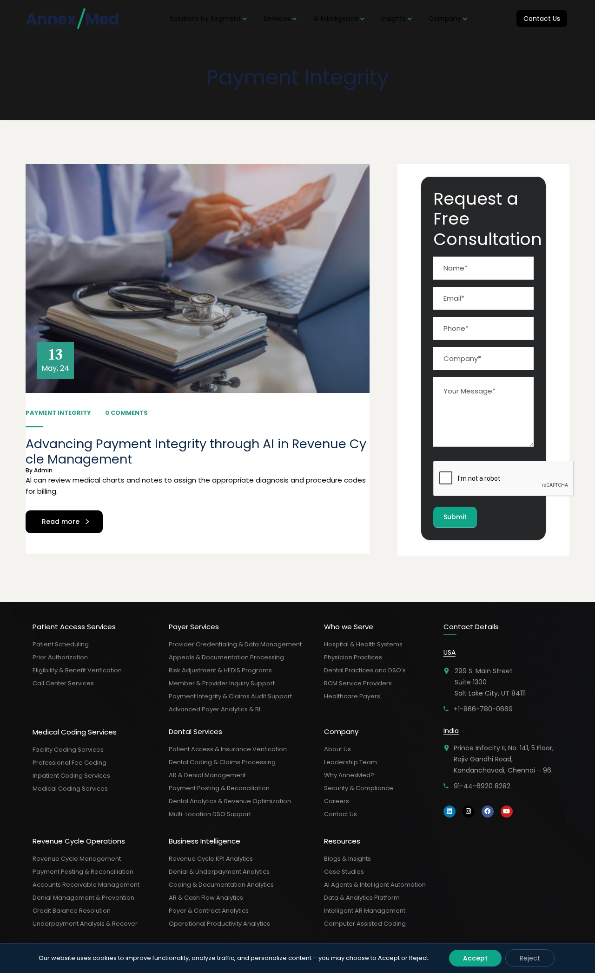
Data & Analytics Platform (362, 897)
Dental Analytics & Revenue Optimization (230, 801)
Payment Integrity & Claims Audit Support (230, 696)
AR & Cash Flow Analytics (206, 897)
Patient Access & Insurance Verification (228, 749)
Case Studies (344, 871)
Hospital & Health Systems (363, 644)
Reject (530, 958)
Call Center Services (63, 683)
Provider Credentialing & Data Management (235, 644)
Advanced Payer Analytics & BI (214, 709)
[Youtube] (507, 811)
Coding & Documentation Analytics (221, 884)
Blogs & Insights (347, 858)
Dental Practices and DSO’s (365, 670)
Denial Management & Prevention (83, 897)
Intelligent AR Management (364, 910)
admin (43, 470)
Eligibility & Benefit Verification (77, 670)
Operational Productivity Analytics (219, 923)
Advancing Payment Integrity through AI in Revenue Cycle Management (196, 451)
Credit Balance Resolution (72, 910)
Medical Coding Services (70, 788)
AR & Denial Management (207, 775)
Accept (475, 958)
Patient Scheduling (61, 644)
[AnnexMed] (73, 18)
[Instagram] (469, 811)
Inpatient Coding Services (71, 775)
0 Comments (126, 412)
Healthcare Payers (352, 696)
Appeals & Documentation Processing (226, 657)
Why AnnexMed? (349, 775)
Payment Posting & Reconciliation (83, 871)
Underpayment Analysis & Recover (85, 923)
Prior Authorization (60, 657)
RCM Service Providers (358, 683)
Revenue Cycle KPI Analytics (211, 858)
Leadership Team (350, 762)
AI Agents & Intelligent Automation (375, 884)
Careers (336, 801)
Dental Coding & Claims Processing (222, 762)
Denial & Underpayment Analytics (219, 871)
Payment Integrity (58, 412)
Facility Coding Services (68, 749)
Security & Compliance (358, 788)
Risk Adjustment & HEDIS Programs (220, 670)
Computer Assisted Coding (365, 923)
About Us (337, 749)
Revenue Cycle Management (77, 858)
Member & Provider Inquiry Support (222, 683)
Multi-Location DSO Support (210, 814)
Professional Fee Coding (69, 762)
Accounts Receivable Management (86, 884)
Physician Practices (353, 657)
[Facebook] (488, 811)
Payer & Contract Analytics (209, 910)
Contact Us (340, 814)
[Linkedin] (449, 811)
